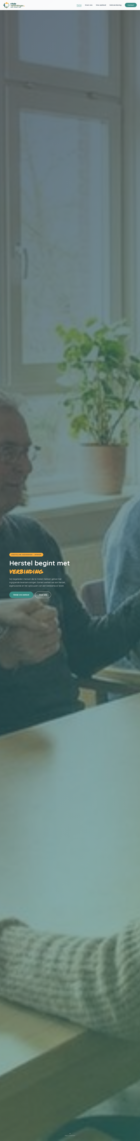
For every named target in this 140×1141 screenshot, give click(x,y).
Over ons (88, 5)
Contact (131, 5)
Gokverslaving (115, 5)
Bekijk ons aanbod (21, 595)
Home (79, 5)
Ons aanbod (101, 5)
